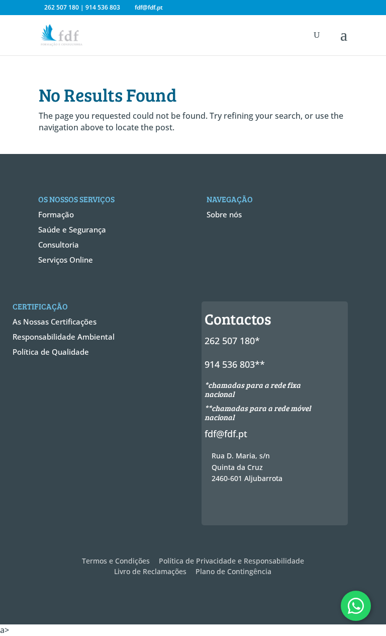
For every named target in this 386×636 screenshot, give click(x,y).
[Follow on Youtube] (291, 507)
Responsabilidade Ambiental (64, 337)
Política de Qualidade (51, 352)
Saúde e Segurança (72, 229)
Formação (56, 214)
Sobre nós (224, 214)
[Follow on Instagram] (255, 507)
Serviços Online (65, 260)
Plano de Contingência (233, 571)
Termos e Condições (116, 561)
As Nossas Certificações (54, 321)
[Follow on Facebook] (219, 507)
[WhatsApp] (356, 606)
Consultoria (58, 245)
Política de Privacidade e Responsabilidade (231, 561)
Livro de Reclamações (150, 571)
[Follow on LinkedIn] (273, 507)
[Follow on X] (237, 507)
